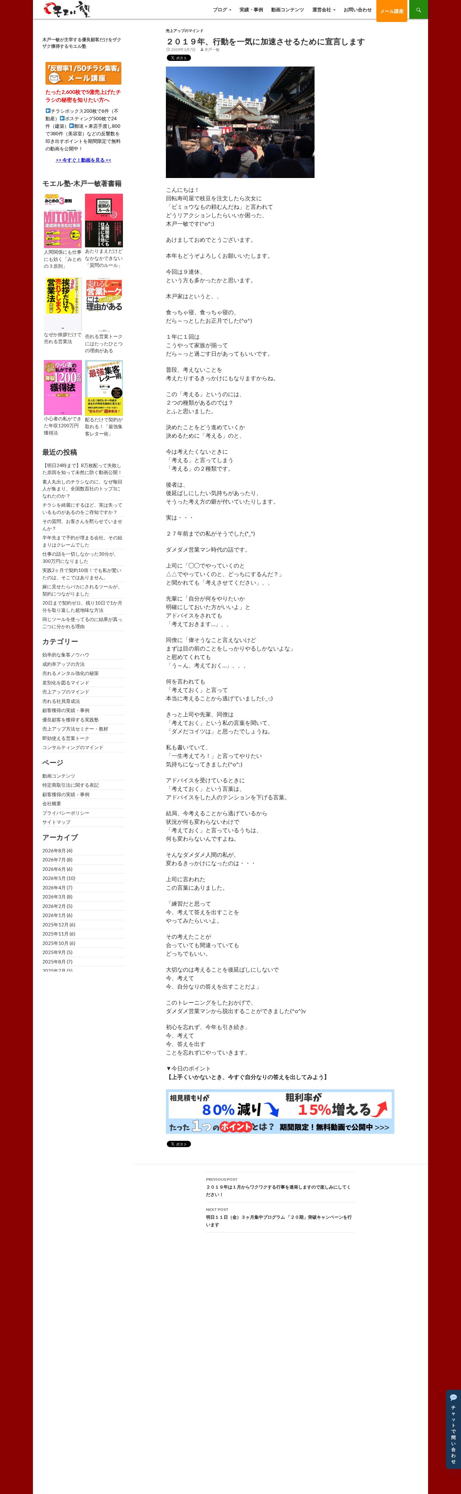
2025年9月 (54, 952)
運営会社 (321, 9)
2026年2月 (54, 906)
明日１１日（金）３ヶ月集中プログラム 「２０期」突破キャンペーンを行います (279, 1217)
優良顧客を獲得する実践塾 (70, 719)
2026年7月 (54, 859)
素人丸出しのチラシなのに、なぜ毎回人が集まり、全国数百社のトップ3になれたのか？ (82, 489)
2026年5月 (54, 878)
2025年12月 (55, 924)
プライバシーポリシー (65, 813)
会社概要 (51, 803)
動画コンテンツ (287, 9)
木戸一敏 (212, 49)
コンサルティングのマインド (72, 747)
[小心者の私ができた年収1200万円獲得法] (63, 387)
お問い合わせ (358, 9)
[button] (453, 1429)
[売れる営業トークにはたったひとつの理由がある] (104, 304)
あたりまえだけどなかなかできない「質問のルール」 (104, 258)
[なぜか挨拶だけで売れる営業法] (63, 303)
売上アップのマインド (185, 30)
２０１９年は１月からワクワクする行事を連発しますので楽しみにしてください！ (278, 1187)
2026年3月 (54, 896)
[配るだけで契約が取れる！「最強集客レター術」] (104, 387)
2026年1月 (54, 915)
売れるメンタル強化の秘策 (70, 673)
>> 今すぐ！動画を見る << (83, 160)
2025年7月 (54, 971)
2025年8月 (54, 961)
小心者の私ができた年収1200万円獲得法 (63, 425)
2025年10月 (55, 943)
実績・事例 (251, 9)
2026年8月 (54, 850)
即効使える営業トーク (65, 738)
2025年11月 (55, 933)
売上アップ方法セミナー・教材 (75, 728)
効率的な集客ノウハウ (65, 654)
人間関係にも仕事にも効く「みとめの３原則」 (63, 259)
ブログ (220, 9)
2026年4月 (54, 887)
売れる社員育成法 (61, 701)
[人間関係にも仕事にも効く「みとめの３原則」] (63, 220)
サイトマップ (56, 822)
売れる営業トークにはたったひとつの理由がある (104, 343)
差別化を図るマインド (65, 682)
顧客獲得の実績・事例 (65, 710)
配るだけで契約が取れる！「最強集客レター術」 (104, 426)
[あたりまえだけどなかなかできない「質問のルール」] (104, 220)
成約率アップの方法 (63, 664)
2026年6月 (54, 869)
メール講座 (392, 11)
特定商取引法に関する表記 (70, 785)
